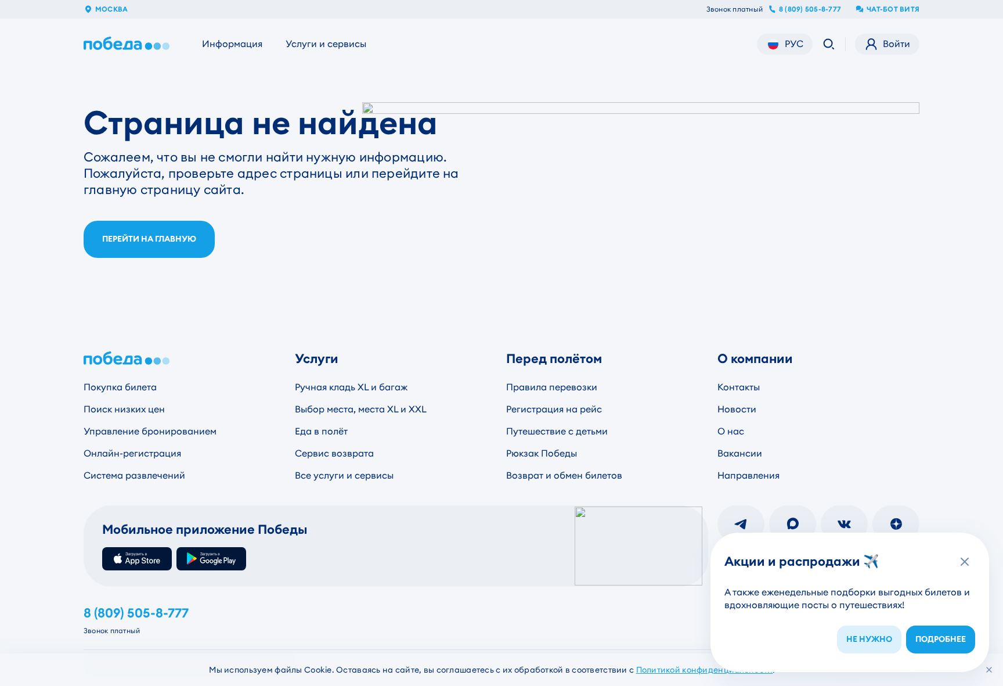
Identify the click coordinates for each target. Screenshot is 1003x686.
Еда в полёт (321, 431)
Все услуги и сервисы (344, 475)
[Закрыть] (989, 670)
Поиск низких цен (124, 409)
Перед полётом (554, 358)
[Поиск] (829, 44)
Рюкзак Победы (541, 453)
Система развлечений (134, 475)
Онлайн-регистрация (132, 453)
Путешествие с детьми (557, 431)
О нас (730, 431)
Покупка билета (120, 387)
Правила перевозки (551, 387)
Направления (748, 475)
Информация (232, 44)
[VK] (844, 524)
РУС (794, 44)
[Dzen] (895, 524)
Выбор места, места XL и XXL (361, 409)
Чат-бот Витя (893, 9)
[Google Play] (211, 558)
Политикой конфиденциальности (704, 670)
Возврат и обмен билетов (564, 475)
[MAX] (792, 524)
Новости (736, 409)
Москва (111, 9)
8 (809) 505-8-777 (810, 9)
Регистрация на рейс (554, 409)
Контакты (738, 387)
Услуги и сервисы (326, 44)
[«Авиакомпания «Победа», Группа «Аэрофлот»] (129, 44)
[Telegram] (740, 524)
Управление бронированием (150, 431)
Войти (896, 44)
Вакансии (739, 453)
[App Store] (137, 558)
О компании (755, 358)
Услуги (316, 358)
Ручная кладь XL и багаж (351, 387)
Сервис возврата (334, 453)
